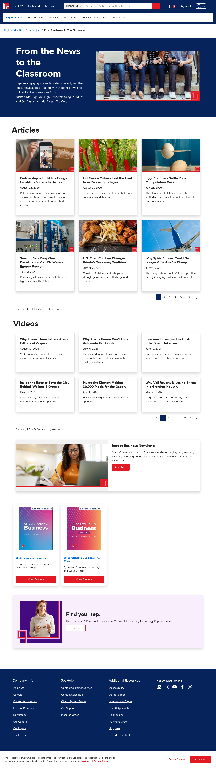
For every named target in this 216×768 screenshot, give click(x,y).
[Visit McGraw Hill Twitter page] (190, 686)
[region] (108, 759)
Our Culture (20, 721)
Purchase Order (118, 721)
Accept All (200, 760)
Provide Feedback (120, 735)
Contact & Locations (25, 701)
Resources (119, 17)
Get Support (68, 708)
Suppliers (114, 728)
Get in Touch (76, 628)
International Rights (120, 701)
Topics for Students (93, 17)
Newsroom (19, 715)
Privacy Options (177, 759)
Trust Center (20, 735)
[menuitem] (35, 17)
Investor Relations (23, 708)
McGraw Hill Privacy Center (94, 761)
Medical (50, 6)
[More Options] (211, 6)
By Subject (34, 17)
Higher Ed (34, 6)
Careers (17, 694)
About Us (18, 688)
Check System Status (73, 701)
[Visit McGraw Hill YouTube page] (174, 686)
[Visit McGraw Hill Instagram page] (167, 686)
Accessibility (116, 688)
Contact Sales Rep (72, 694)
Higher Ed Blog (14, 17)
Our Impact (19, 728)
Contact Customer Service (76, 688)
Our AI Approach (119, 708)
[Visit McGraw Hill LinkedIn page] (159, 686)
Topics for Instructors (61, 17)
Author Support (118, 694)
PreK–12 (18, 6)
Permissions (116, 715)
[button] (186, 6)
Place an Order (70, 715)
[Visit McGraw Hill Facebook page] (182, 686)
